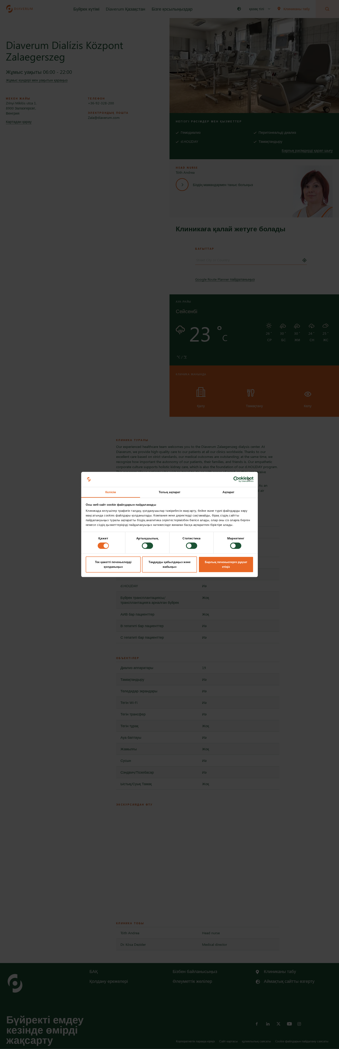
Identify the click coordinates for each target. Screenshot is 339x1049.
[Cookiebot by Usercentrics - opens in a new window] (236, 479)
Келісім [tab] (110, 492)
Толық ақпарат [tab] (169, 492)
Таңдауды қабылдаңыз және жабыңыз (169, 564)
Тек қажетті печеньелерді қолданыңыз (113, 564)
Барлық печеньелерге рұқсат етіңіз (226, 564)
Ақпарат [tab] (228, 492)
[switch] (147, 546)
